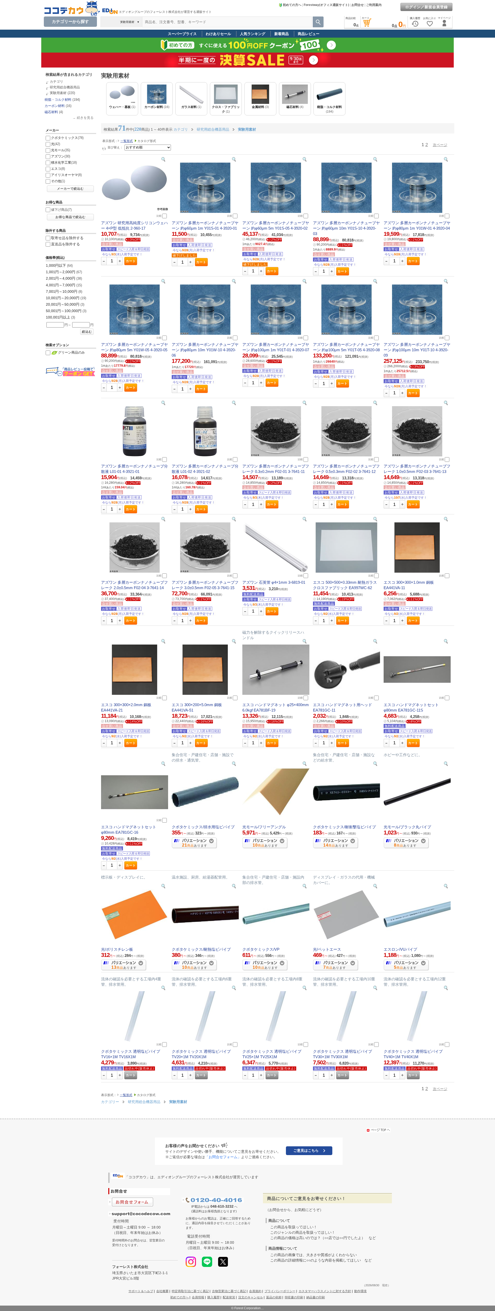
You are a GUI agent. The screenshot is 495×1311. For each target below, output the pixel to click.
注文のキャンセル (250, 1297)
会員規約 (255, 1291)
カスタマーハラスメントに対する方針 (325, 1291)
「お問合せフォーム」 (223, 1157)
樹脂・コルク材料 (58, 100)
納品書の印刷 (315, 1297)
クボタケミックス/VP (260, 949)
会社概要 (162, 1291)
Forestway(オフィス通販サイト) (326, 5)
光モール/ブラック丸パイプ (407, 827)
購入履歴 (213, 1297)
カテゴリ (56, 81)
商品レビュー (308, 34)
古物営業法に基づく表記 (229, 1291)
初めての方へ (292, 5)
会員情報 (198, 1297)
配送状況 (229, 1297)
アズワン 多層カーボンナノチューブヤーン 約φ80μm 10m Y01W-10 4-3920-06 (205, 349)
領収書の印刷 (294, 1297)
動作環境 (360, 1291)
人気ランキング (252, 34)
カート (131, 261)
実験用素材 (58, 93)
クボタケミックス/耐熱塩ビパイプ (201, 949)
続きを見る (85, 118)
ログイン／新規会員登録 (426, 7)
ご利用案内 (374, 5)
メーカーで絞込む (70, 188)
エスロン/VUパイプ (400, 949)
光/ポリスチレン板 (117, 949)
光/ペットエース (327, 949)
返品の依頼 (274, 1297)
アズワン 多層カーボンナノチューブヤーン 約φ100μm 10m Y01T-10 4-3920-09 (417, 349)
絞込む (87, 331)
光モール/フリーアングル (264, 827)
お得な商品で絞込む (70, 217)
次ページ (440, 145)
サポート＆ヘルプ (140, 1291)
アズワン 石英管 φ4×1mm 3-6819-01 (273, 582)
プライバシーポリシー (280, 1291)
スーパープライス (182, 34)
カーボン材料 (55, 106)
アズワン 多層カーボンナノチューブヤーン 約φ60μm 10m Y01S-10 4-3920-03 (346, 228)
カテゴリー (110, 1102)
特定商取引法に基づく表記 (190, 1291)
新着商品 (281, 34)
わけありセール (218, 34)
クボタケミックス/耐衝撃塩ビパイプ (344, 827)
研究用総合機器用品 (65, 87)
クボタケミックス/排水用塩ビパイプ (203, 827)
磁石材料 (51, 112)
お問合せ (357, 5)
